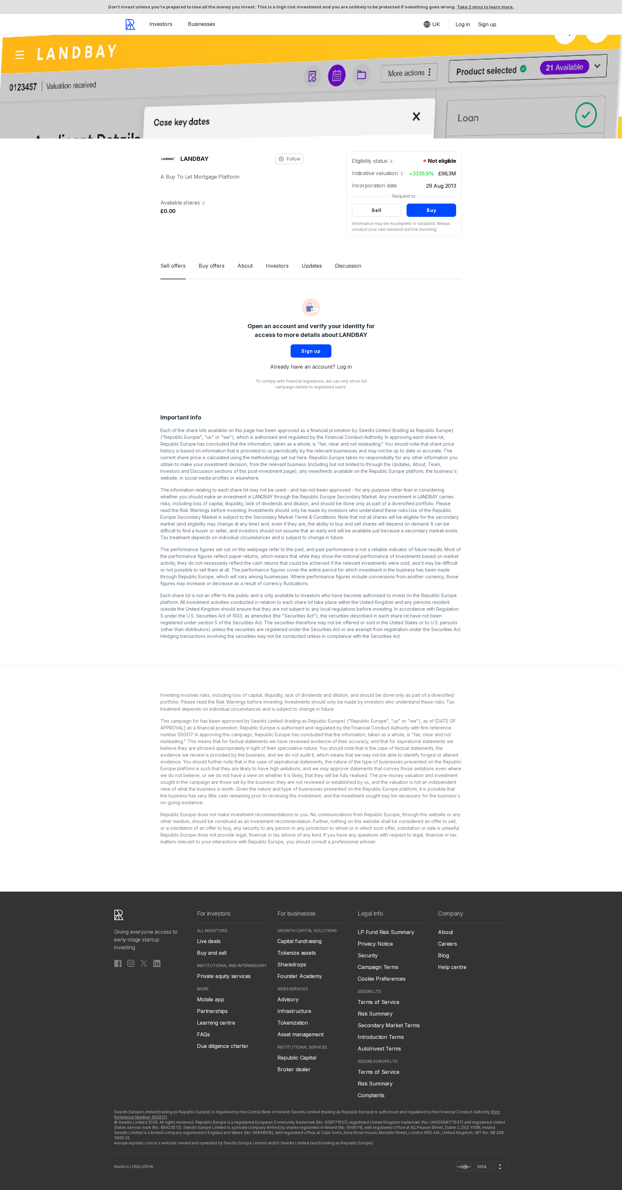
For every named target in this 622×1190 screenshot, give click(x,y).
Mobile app (210, 999)
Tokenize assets (296, 953)
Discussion (348, 265)
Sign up (311, 351)
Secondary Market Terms (389, 1025)
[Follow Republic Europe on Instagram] (131, 963)
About (245, 265)
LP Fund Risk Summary (386, 932)
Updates (312, 265)
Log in (344, 366)
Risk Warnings (195, 510)
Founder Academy (299, 976)
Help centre (452, 967)
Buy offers (212, 265)
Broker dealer (294, 1069)
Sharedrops (291, 964)
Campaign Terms (378, 967)
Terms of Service (378, 1002)
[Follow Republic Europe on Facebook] (118, 963)
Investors (160, 24)
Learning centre (216, 1022)
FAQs (203, 1034)
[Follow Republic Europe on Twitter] (144, 963)
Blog (443, 955)
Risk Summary (375, 1013)
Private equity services (224, 976)
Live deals (208, 941)
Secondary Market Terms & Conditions (294, 517)
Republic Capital (296, 1057)
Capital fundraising (299, 941)
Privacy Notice (375, 943)
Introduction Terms (381, 1037)
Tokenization (292, 1022)
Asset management (300, 1034)
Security (368, 955)
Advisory (288, 999)
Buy (431, 210)
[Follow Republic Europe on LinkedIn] (157, 963)
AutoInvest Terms (379, 1048)
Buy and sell (211, 953)
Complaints (371, 1095)
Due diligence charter (222, 1046)
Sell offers (173, 265)
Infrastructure (294, 1011)
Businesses (201, 24)
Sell (377, 210)
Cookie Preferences (382, 978)
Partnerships (212, 1011)
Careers (447, 943)
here (302, 457)
